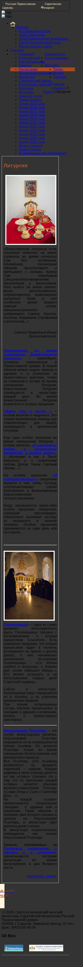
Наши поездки (30, 149)
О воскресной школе (35, 80)
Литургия (26, 88)
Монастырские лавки (35, 46)
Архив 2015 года (32, 103)
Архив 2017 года (32, 111)
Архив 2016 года (32, 107)
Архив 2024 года (32, 138)
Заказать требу (31, 96)
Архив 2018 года (32, 115)
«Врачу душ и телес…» (28, 411)
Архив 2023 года (32, 134)
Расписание (28, 69)
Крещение (27, 77)
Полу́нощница (16, 624)
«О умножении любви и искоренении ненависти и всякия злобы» (30, 449)
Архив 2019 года (32, 119)
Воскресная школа (59, 61)
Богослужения (56, 58)
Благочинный (29, 58)
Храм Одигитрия (32, 35)
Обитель (22, 27)
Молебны (26, 92)
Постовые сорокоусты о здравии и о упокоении (30, 850)
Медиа (58, 73)
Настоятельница (32, 61)
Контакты (52, 65)
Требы (58, 69)
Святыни (17, 50)
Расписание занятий (35, 84)
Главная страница (58, 86)
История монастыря (35, 31)
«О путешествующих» (30, 477)
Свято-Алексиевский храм (39, 42)
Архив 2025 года (32, 142)
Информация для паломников (42, 153)
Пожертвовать (30, 100)
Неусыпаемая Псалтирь (25, 730)
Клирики (25, 65)
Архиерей (26, 54)
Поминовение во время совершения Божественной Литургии (30, 354)
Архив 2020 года (32, 122)
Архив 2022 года (32, 130)
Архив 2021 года (32, 126)
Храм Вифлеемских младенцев (44, 39)
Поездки (59, 77)
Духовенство (55, 54)
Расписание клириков (36, 73)
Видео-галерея (31, 145)
